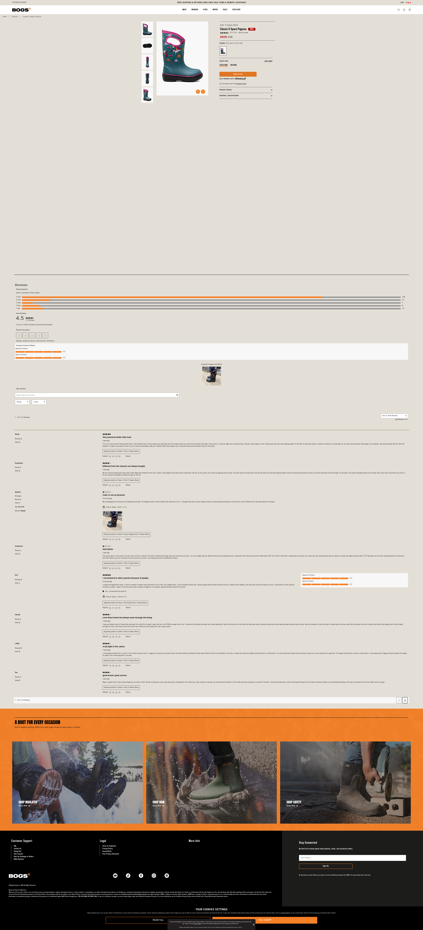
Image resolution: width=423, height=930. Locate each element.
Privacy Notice (197, 923)
